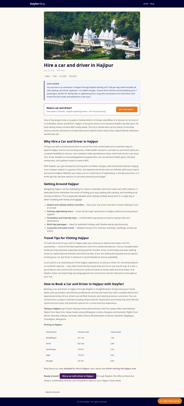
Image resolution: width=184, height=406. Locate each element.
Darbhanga (51, 349)
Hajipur (47, 76)
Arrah (48, 343)
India (55, 76)
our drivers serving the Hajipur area (119, 368)
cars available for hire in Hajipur (74, 368)
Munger (49, 361)
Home (145, 4)
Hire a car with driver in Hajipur (78, 376)
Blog (152, 4)
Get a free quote (171, 401)
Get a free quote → (127, 109)
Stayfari (37, 3)
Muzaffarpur (51, 338)
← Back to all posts (52, 392)
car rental (63, 76)
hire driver (73, 76)
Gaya (48, 355)
